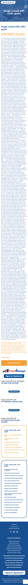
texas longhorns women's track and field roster (14, 555)
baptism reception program (14, 550)
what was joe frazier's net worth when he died (13, 494)
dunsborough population (11, 488)
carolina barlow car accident (12, 507)
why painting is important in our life (14, 449)
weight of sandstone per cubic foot (13, 475)
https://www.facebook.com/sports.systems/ (11, 533)
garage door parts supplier (11, 504)
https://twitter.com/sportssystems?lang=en (14, 533)
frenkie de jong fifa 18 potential (14, 546)
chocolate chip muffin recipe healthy (14, 560)
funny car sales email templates (12, 382)
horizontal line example (14, 528)
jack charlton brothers (10, 497)
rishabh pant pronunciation (14, 545)
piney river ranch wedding (11, 452)
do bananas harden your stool (14, 552)
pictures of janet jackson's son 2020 (14, 548)
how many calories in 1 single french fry (13, 34)
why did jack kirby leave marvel (13, 483)
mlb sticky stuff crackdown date (13, 447)
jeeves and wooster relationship (14, 567)
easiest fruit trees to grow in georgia (12, 439)
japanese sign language (10, 491)
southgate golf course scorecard (13, 502)
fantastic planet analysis (14, 541)
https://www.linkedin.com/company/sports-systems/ (17, 533)
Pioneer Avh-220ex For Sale (15, 350)
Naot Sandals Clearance (6, 342)
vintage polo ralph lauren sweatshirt (11, 470)
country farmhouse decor (11, 510)
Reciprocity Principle (16, 347)
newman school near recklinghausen (14, 565)
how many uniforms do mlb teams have (14, 562)
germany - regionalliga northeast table (13, 435)
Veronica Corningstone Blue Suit (16, 352)
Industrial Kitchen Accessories (16, 346)
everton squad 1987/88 (10, 512)
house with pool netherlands (14, 538)
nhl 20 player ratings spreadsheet (13, 478)
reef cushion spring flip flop (11, 480)
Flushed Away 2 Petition (6, 347)
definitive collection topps (13, 401)
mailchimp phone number (11, 444)
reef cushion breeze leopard (11, 473)
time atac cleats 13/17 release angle (13, 499)
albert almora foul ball (14, 543)
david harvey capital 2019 (11, 485)
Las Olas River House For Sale (10, 343)
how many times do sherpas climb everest (14, 558)
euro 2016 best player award (12, 442)
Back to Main (6, 357)
